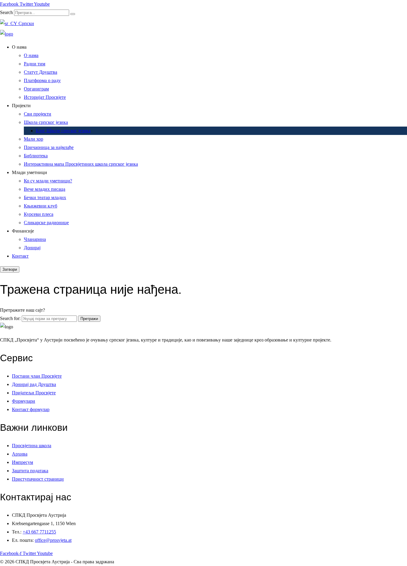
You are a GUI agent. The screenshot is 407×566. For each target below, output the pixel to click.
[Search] (72, 14)
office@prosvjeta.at (53, 540)
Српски (25, 23)
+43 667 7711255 (39, 531)
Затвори (9, 269)
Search (6, 12)
